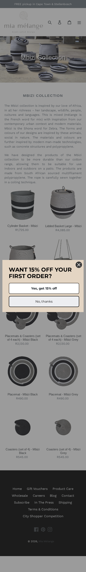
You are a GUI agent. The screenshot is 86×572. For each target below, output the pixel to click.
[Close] (79, 265)
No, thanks (44, 301)
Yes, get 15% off (44, 288)
